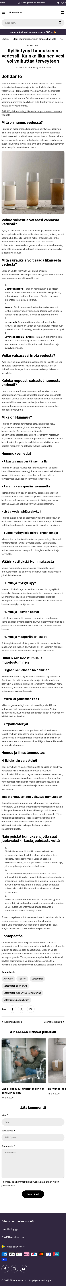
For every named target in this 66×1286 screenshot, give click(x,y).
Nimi (5, 1115)
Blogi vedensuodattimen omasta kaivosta (34, 38)
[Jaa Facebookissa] (12, 1009)
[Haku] (60, 23)
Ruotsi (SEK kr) (14, 1246)
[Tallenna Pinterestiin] (31, 1009)
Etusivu (5, 38)
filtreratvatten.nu (18, 1280)
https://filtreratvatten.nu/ (14, 924)
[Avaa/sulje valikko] (3, 12)
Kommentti (8, 1146)
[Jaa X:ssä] (21, 1009)
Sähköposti (8, 1130)
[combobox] (33, 23)
